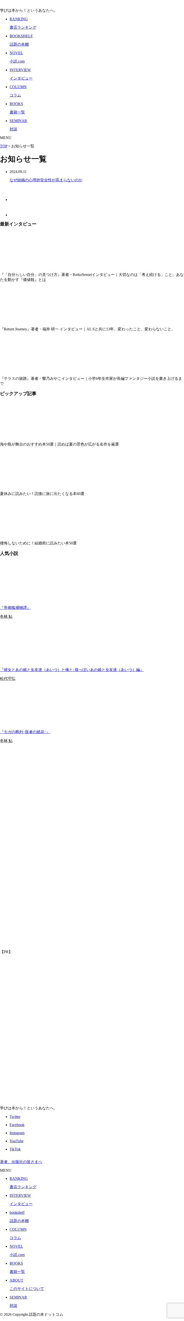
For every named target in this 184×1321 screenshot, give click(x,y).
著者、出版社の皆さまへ (21, 1162)
